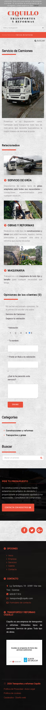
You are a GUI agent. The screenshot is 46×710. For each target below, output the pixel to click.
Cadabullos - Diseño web (15, 697)
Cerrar (36, 6)
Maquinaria (16, 270)
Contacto (12, 569)
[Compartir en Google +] (40, 531)
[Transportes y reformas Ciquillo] (23, 16)
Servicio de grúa (20, 180)
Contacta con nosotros (17, 507)
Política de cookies (12, 693)
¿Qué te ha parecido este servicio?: (19, 378)
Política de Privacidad (13, 689)
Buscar (41, 41)
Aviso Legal (30, 689)
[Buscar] (41, 458)
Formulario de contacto (20, 602)
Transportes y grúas (16, 435)
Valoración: (13, 328)
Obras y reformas (21, 225)
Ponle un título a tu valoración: (22, 357)
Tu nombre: (14, 340)
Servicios (11, 35)
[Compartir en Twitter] (32, 531)
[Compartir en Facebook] (24, 531)
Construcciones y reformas (19, 430)
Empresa (12, 559)
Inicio (4, 35)
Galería (11, 566)
